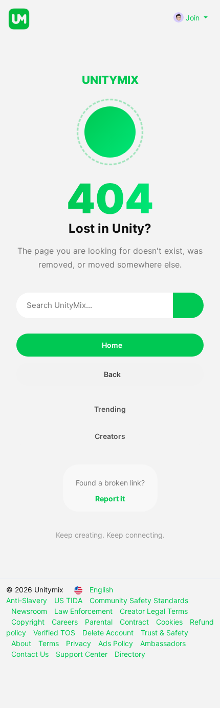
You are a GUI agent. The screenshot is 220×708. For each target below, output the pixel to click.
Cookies (170, 621)
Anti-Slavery (27, 600)
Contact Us (31, 654)
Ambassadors (163, 643)
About (22, 643)
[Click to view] (64, 18)
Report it (110, 498)
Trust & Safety (164, 632)
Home (112, 345)
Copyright (29, 621)
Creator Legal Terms (154, 611)
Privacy (79, 643)
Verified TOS (55, 632)
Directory (130, 654)
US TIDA (69, 600)
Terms (49, 643)
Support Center (82, 654)
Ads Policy (116, 643)
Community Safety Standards (139, 600)
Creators (110, 436)
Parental (100, 621)
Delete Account (109, 632)
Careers (66, 621)
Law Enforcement (84, 611)
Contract (135, 621)
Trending (110, 409)
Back (112, 374)
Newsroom (30, 611)
